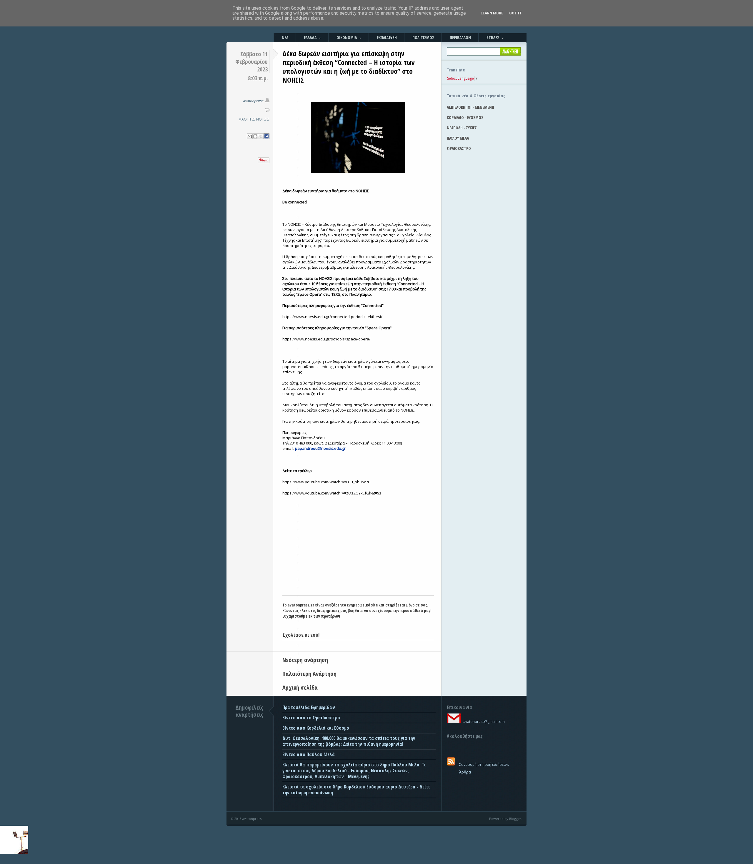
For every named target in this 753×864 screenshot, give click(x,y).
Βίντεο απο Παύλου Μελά (308, 754)
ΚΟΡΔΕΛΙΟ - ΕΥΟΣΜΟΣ (465, 117)
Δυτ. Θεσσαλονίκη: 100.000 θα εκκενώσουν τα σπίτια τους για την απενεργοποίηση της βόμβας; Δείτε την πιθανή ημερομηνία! (348, 741)
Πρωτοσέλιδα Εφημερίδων (308, 707)
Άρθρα (465, 772)
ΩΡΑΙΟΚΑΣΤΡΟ (459, 148)
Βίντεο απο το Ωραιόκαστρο (311, 717)
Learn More (492, 13)
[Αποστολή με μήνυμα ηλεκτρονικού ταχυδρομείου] (250, 136)
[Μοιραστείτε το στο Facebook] (266, 136)
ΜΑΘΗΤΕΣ (247, 119)
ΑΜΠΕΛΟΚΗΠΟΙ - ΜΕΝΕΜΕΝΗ (470, 107)
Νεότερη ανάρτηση (305, 660)
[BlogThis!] (255, 136)
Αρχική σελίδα (300, 687)
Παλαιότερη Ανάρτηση (309, 674)
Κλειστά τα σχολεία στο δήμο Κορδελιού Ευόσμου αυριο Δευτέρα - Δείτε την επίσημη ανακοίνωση (356, 789)
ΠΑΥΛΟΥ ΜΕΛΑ (458, 138)
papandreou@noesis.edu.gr (320, 448)
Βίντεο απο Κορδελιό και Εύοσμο (315, 728)
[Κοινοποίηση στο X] (261, 136)
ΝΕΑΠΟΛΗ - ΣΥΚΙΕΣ (462, 128)
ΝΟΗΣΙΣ (262, 119)
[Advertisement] (358, 551)
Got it (515, 13)
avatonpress (253, 100)
